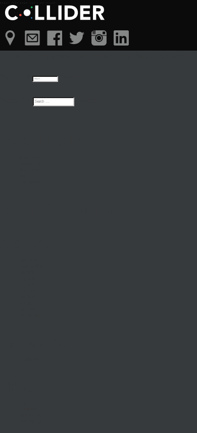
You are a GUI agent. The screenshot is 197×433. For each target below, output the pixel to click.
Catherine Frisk (30, 164)
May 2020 (27, 273)
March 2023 (29, 261)
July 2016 (27, 285)
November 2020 (31, 267)
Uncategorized (30, 360)
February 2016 (30, 316)
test (22, 177)
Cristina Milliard (30, 170)
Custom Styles (30, 158)
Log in (24, 404)
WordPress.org (30, 422)
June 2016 (28, 291)
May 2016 (27, 297)
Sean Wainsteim (31, 183)
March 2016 (29, 310)
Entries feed (28, 410)
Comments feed (31, 416)
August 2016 (30, 279)
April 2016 (27, 303)
